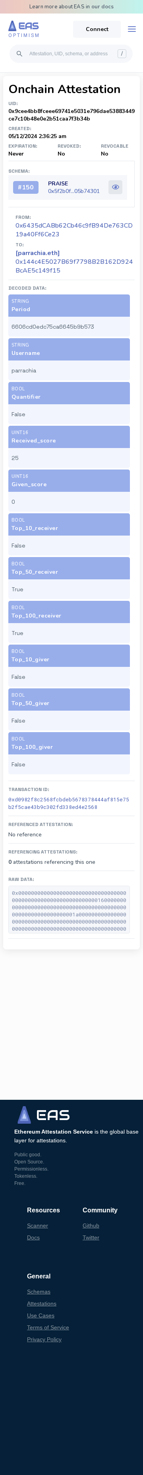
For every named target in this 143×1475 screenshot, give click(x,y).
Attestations (41, 1303)
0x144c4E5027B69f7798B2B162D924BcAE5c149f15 (74, 262)
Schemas (38, 1291)
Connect (97, 29)
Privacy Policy (44, 1339)
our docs (102, 6)
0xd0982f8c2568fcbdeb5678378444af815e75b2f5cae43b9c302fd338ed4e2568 (68, 803)
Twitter (91, 1237)
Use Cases (40, 1315)
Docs (33, 1237)
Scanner (37, 1225)
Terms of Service (48, 1327)
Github (91, 1225)
